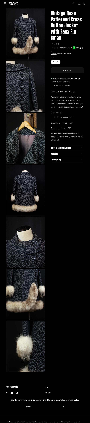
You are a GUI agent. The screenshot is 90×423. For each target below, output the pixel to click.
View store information (61, 85)
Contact (48, 392)
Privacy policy (54, 421)
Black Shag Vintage (18, 421)
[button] (5, 3)
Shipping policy (78, 421)
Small (55, 62)
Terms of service (66, 421)
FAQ (46, 387)
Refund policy (43, 421)
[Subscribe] (63, 406)
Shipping (54, 53)
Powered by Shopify (30, 421)
